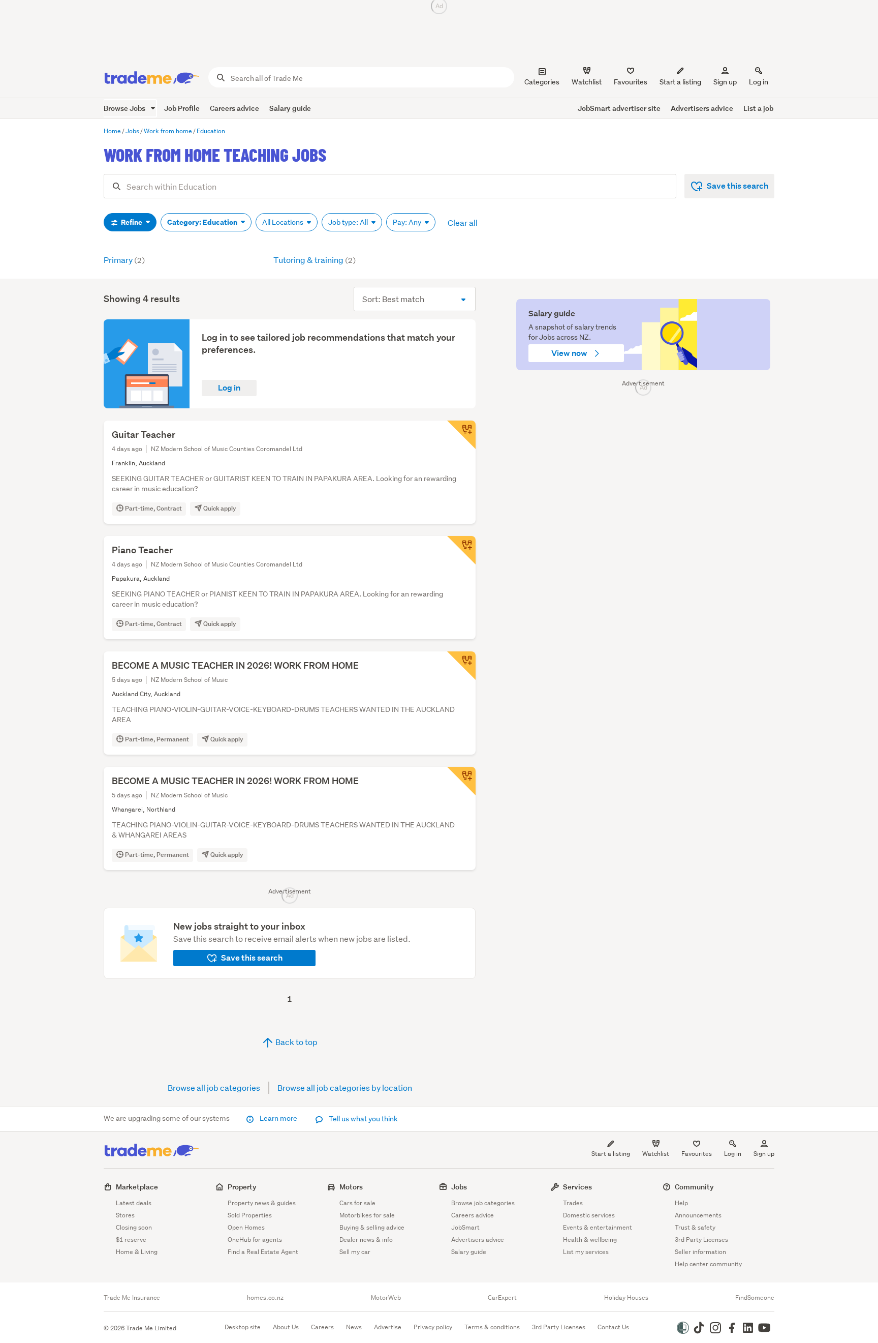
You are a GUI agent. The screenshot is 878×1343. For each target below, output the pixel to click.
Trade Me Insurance (132, 1298)
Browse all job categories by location (344, 1087)
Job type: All (348, 222)
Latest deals (133, 1203)
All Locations (283, 222)
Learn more (278, 1118)
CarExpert (502, 1298)
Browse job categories (483, 1203)
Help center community (708, 1264)
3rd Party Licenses (701, 1239)
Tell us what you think (362, 1118)
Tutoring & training (314, 259)
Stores (125, 1215)
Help (681, 1203)
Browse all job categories (214, 1087)
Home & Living (137, 1251)
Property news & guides (262, 1203)
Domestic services (589, 1215)
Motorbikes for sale (367, 1215)
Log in (758, 81)
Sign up (725, 81)
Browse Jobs (125, 108)
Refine (131, 222)
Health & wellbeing (590, 1239)
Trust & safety (695, 1227)
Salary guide (290, 108)
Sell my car (354, 1251)
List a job (758, 108)
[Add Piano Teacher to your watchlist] (461, 550)
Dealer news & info (366, 1239)
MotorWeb (386, 1298)
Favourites (696, 1153)
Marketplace (137, 1186)
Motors (351, 1186)
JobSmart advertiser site (619, 108)
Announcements (698, 1215)
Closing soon (134, 1227)
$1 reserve (131, 1239)
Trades (573, 1203)
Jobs (459, 1186)
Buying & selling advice (371, 1227)
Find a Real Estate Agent (263, 1251)
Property (242, 1186)
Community (694, 1186)
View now (570, 353)
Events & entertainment (597, 1227)
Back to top (296, 1041)
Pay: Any (408, 222)
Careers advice (234, 108)
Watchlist (655, 1153)
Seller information (700, 1251)
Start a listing (610, 1153)
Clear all (463, 222)
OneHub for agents (255, 1239)
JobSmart (465, 1227)
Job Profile (182, 108)
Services (577, 1186)
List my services (586, 1251)
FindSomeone (754, 1298)
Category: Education (203, 222)
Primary (124, 259)
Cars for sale (357, 1203)
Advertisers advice (702, 108)
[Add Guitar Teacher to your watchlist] (461, 435)
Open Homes (246, 1227)
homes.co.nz (265, 1298)
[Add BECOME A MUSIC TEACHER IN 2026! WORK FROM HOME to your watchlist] (461, 665)
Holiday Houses (626, 1298)
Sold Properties (250, 1215)
